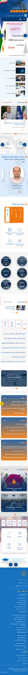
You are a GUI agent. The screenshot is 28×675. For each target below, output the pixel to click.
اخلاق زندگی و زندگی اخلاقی (18, 357)
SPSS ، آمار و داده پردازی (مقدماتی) (17, 430)
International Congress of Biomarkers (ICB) (15, 454)
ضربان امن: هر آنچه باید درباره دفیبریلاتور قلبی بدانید (13, 352)
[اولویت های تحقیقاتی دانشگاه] (10, 231)
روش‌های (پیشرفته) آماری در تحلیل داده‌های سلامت (14, 427)
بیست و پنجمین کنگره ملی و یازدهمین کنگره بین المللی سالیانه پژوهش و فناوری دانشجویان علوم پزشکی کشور (14, 447)
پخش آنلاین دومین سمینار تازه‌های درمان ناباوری (15, 434)
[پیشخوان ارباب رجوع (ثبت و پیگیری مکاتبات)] (20, 231)
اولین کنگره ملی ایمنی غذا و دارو (18, 451)
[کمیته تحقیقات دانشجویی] (19, 546)
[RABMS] (9, 546)
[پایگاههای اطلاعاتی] (10, 242)
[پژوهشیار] (9, 535)
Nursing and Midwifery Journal (18, 405)
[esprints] (19, 535)
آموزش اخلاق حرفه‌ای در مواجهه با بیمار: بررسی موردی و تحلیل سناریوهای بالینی (14, 334)
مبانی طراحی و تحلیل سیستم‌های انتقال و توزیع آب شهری (13, 343)
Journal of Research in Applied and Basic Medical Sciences (13, 409)
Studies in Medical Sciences (18, 402)
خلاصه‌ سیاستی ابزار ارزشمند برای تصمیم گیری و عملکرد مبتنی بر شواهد (9, 307)
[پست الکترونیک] (8, 144)
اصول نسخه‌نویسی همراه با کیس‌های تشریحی (14, 338)
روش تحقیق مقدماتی (20, 424)
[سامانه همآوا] (21, 144)
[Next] (25, 35)
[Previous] (2, 35)
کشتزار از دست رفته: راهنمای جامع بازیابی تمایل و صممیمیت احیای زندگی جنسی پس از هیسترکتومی (13, 348)
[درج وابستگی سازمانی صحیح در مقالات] (20, 242)
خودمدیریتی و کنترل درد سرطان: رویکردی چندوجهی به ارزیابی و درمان (13, 362)
